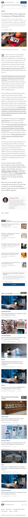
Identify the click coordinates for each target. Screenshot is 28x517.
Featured (8, 220)
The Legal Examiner (9, 515)
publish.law (23, 515)
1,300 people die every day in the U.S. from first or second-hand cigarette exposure (13, 136)
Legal (2, 464)
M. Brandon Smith (7, 30)
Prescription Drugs (6, 311)
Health (3, 11)
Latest (3, 220)
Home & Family (4, 416)
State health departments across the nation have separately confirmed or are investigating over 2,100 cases (13, 78)
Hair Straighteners (6, 335)
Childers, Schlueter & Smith (9, 237)
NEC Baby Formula (5, 440)
